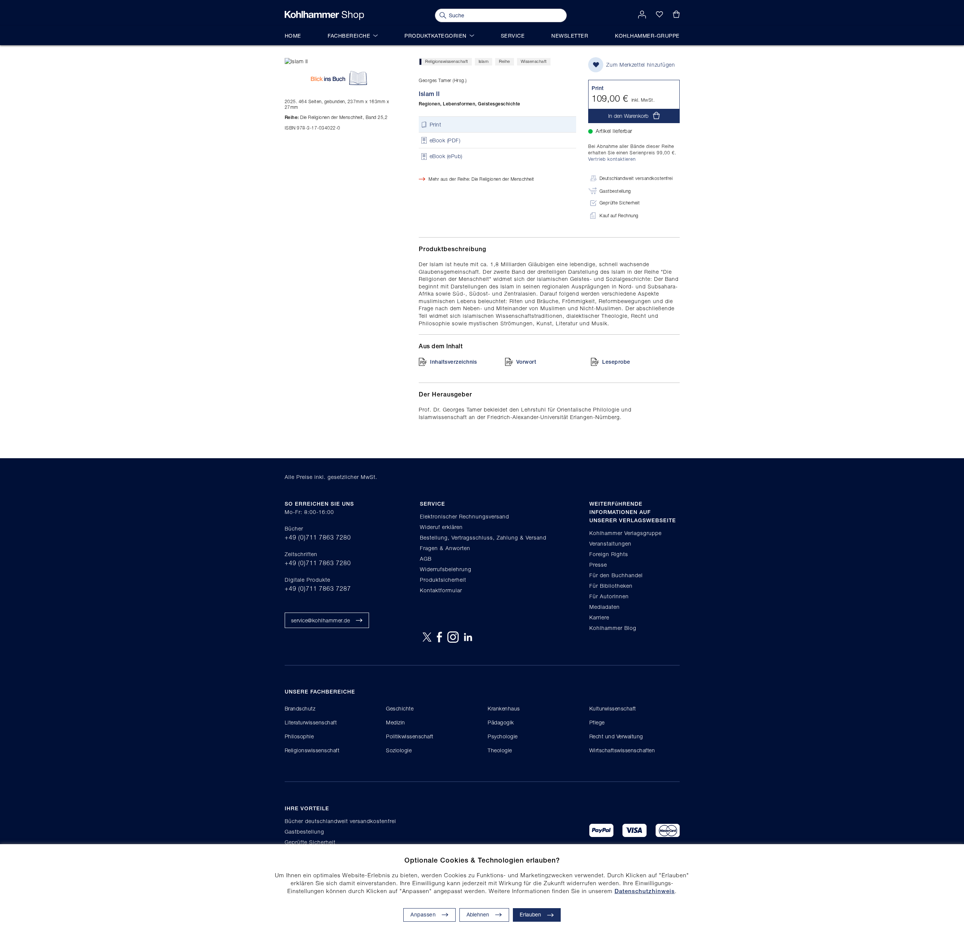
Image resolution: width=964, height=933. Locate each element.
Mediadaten (604, 607)
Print (435, 124)
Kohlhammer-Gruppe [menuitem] (647, 35)
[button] (484, 915)
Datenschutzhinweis (645, 891)
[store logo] (324, 15)
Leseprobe (616, 362)
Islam (484, 61)
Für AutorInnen (609, 596)
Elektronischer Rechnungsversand (464, 516)
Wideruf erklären (441, 527)
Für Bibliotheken (611, 585)
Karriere (599, 617)
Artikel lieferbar (614, 131)
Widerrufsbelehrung (445, 569)
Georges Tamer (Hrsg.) (443, 80)
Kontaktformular (441, 590)
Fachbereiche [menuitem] (349, 35)
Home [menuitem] (293, 35)
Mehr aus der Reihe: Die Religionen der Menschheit (481, 179)
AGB (426, 558)
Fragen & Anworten (445, 548)
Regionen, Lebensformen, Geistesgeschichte (469, 104)
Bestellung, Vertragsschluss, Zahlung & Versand (483, 537)
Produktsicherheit (443, 579)
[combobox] (501, 15)
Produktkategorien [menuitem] (435, 35)
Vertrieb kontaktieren (612, 159)
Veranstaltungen (610, 543)
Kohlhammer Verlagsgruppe (625, 533)
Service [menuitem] (513, 35)
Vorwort (526, 362)
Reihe (504, 61)
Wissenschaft (534, 61)
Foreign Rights (608, 554)
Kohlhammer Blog (612, 628)
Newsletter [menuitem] (569, 35)
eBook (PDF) (445, 140)
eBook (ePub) (446, 156)
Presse (598, 564)
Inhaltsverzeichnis (453, 362)
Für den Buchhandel (616, 575)
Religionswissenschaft (446, 61)
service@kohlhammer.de (320, 620)
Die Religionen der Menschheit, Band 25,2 (336, 117)
